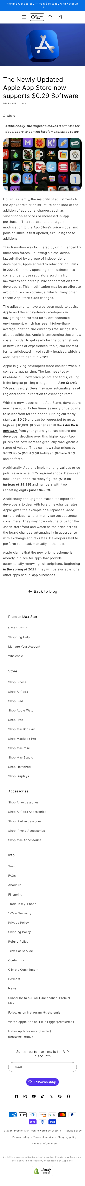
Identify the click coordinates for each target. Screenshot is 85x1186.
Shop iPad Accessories (25, 821)
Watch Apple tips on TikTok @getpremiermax (41, 1022)
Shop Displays (18, 776)
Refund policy (73, 1130)
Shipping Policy (19, 932)
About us (14, 885)
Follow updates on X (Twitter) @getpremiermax (29, 1033)
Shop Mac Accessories (24, 840)
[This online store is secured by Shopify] (42, 1175)
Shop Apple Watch (21, 710)
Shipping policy (67, 1137)
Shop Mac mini (19, 748)
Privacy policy (21, 1137)
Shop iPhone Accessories (26, 830)
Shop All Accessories (23, 802)
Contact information (44, 1143)
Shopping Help (19, 637)
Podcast (14, 979)
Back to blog (45, 591)
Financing (15, 894)
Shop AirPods (18, 691)
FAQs (12, 875)
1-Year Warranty (20, 913)
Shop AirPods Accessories (27, 811)
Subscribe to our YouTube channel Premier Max (39, 1000)
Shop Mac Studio (20, 757)
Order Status (17, 628)
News (12, 988)
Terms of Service (20, 951)
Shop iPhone (17, 682)
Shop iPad (15, 701)
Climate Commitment (23, 969)
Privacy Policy (18, 922)
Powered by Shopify (49, 1130)
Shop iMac (16, 719)
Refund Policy (18, 941)
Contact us (16, 960)
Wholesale (15, 656)
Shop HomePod (19, 766)
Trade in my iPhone (22, 904)
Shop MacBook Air (21, 729)
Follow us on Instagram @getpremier (34, 1012)
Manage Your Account (24, 646)
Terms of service (43, 1137)
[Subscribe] (72, 1067)
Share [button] (11, 115)
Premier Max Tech (25, 1130)
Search (13, 866)
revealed (10, 377)
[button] (23, 17)
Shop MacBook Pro (22, 738)
